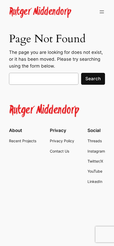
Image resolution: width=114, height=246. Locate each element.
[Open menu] (102, 12)
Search (93, 78)
